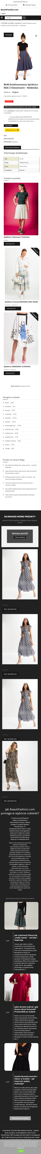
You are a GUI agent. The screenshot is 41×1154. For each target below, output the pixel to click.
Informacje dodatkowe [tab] (12, 147)
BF (8, 941)
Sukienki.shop (24, 162)
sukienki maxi (9, 429)
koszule (7, 410)
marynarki (8, 414)
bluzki (7, 403)
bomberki (8, 406)
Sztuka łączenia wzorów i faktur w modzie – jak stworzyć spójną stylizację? (20, 478)
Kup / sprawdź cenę (10, 609)
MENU (3, 13)
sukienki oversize (10, 441)
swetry (7, 445)
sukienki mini (9, 437)
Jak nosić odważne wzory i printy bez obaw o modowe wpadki (19, 484)
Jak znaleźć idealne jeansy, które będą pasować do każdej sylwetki (21, 490)
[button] (36, 36)
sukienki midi (9, 433)
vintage (7, 448)
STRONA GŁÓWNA (7, 23)
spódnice (18, 23)
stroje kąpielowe (10, 425)
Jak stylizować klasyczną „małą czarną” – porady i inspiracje (21, 466)
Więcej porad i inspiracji (20, 1118)
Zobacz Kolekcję (20, 537)
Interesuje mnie (11, 130)
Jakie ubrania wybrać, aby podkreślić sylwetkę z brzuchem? (20, 496)
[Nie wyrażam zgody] (39, 1147)
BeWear (22, 170)
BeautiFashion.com (9, 10)
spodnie (7, 422)
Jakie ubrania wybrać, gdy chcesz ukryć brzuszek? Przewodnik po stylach (21, 472)
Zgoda (21, 1151)
